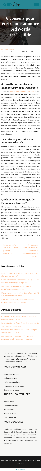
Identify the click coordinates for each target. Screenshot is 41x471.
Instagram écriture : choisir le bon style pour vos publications (10, 249)
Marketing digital (9, 49)
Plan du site (20, 469)
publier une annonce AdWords (22, 91)
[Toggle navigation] (36, 4)
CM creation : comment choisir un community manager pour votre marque (30, 250)
